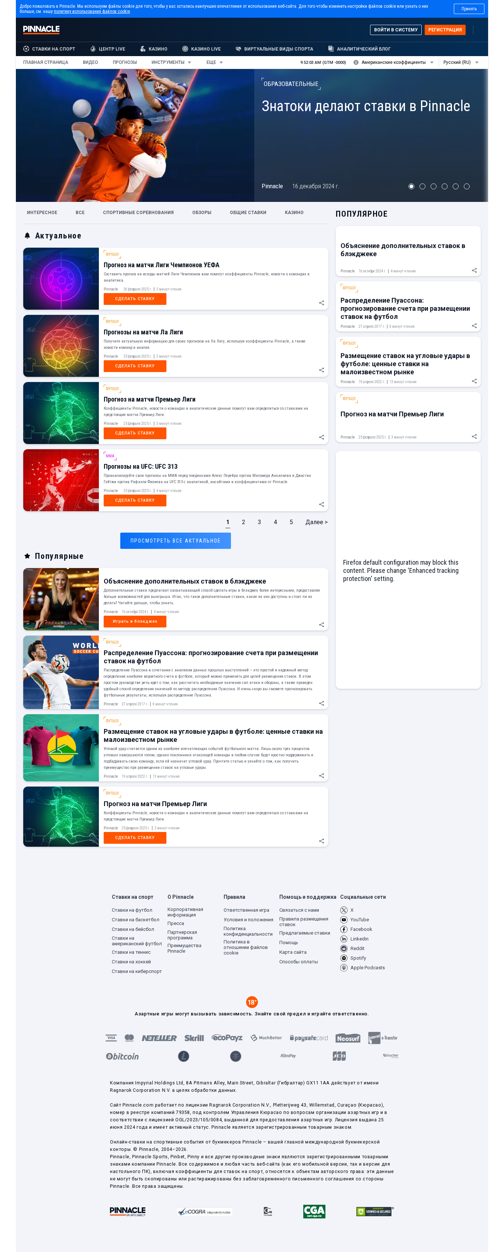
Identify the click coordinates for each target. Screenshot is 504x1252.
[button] (46, 62)
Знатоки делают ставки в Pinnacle (366, 106)
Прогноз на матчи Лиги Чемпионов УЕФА (162, 265)
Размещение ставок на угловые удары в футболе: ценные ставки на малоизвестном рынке (405, 364)
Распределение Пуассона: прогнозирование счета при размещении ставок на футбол (405, 308)
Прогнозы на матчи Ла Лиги (143, 332)
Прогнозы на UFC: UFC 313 (140, 466)
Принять (469, 8)
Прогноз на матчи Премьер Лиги (150, 399)
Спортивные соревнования (138, 212)
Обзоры (201, 212)
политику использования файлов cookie (92, 11)
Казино (294, 212)
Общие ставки (248, 212)
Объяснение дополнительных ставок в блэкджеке (185, 581)
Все (80, 212)
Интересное (42, 212)
